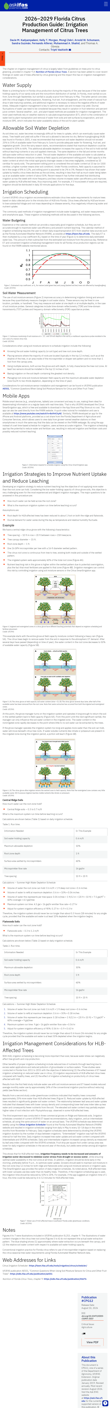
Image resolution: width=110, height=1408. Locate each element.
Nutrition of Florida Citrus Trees (51, 71)
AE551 (6, 388)
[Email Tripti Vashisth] (70, 49)
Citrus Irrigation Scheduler (32, 1124)
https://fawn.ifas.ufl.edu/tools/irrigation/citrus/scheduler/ (58, 1265)
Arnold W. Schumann (87, 40)
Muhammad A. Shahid (67, 43)
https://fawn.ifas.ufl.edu (78, 233)
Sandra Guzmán (21, 43)
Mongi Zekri (66, 40)
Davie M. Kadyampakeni (24, 40)
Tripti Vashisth (59, 49)
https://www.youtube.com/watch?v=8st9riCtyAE (38, 413)
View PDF (93, 1342)
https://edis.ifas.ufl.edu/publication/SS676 (65, 1278)
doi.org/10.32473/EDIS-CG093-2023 (93, 1317)
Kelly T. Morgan (48, 40)
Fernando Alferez (42, 43)
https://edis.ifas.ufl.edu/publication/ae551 (31, 1273)
